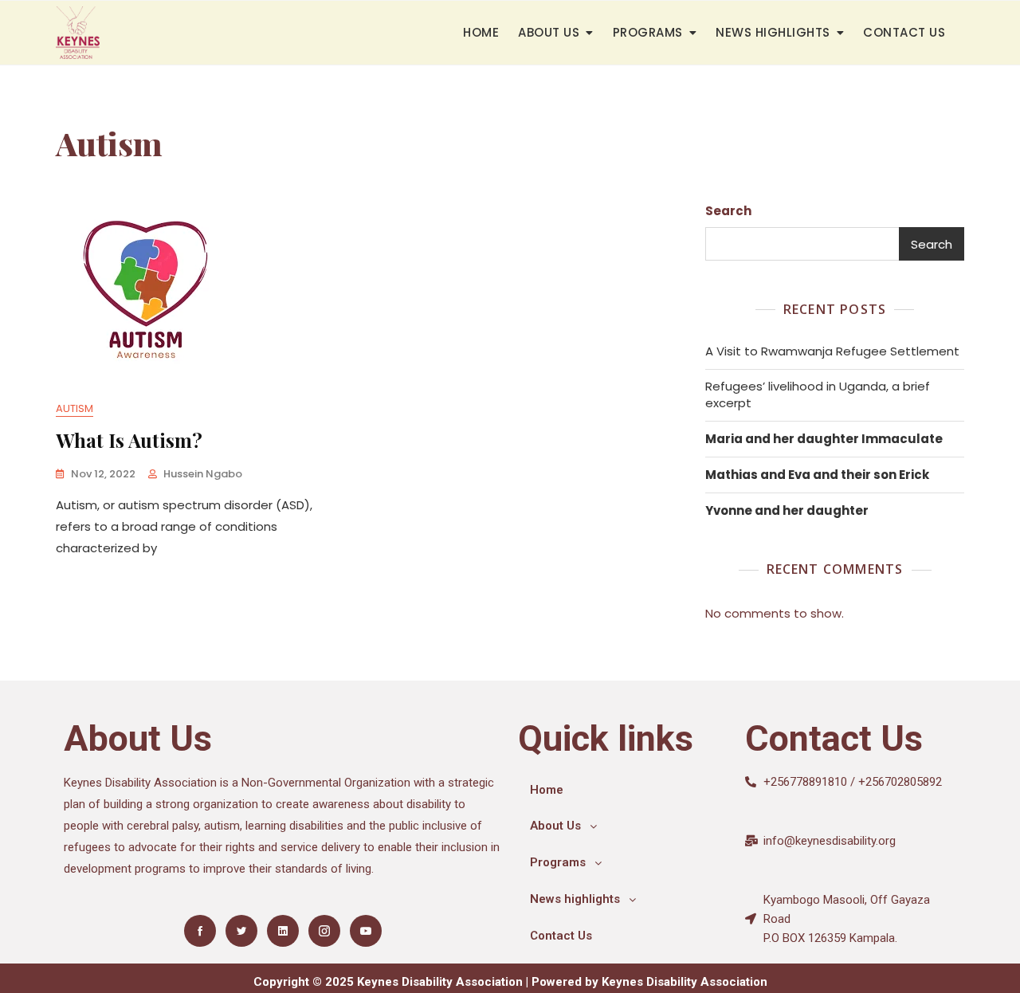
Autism (74, 408)
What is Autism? (129, 440)
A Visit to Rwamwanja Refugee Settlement (832, 351)
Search (728, 210)
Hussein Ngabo (202, 473)
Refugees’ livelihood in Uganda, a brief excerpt (817, 394)
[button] (623, 826)
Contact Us (904, 32)
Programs (648, 32)
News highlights (773, 32)
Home (481, 32)
